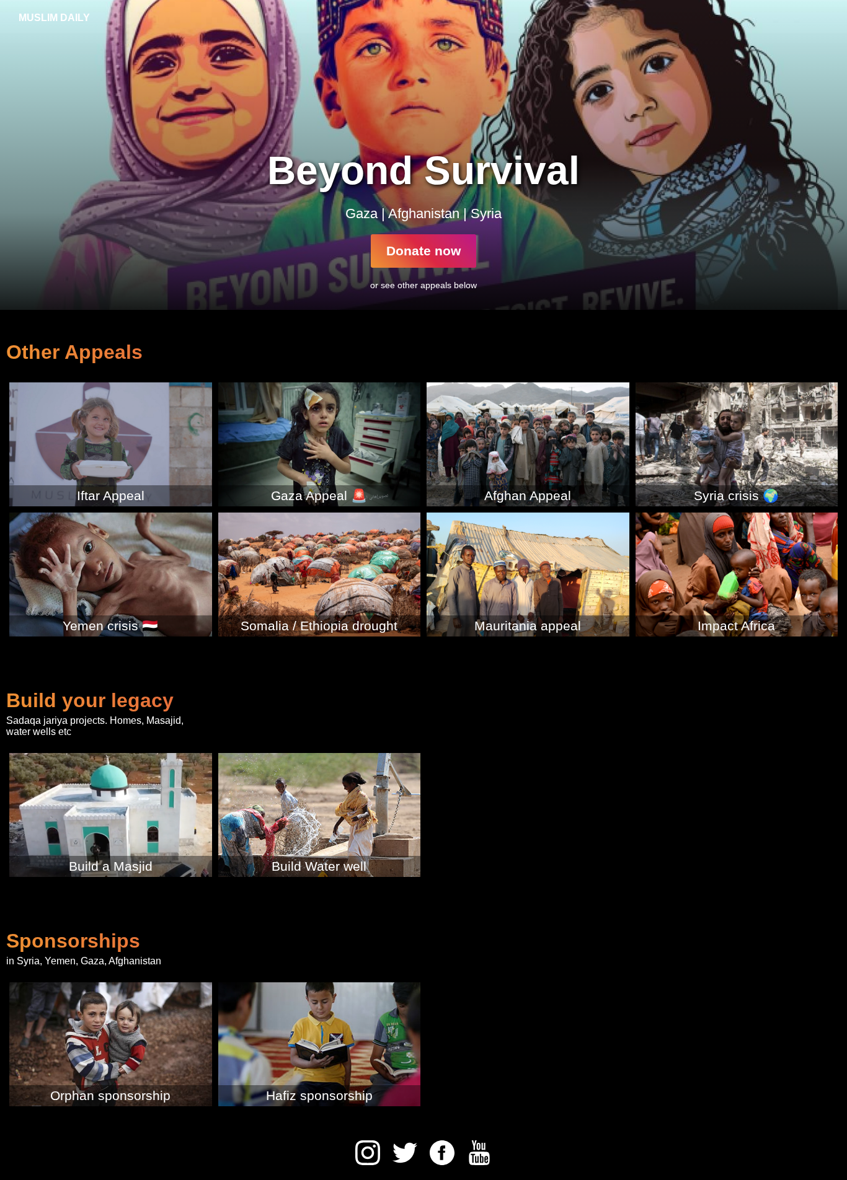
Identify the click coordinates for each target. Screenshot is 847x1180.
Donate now (423, 251)
